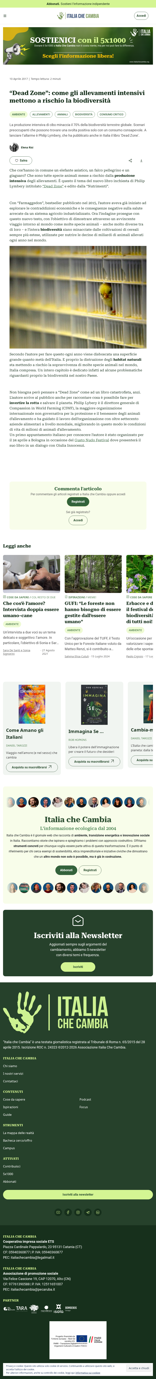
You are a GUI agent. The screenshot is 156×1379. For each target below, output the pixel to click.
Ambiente (18, 114)
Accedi (141, 15)
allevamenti (41, 114)
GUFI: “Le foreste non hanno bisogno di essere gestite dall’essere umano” (93, 612)
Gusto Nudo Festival (92, 440)
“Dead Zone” (53, 186)
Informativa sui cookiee (88, 1372)
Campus (9, 1148)
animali (62, 114)
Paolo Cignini (134, 656)
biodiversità (83, 114)
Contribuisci (11, 1166)
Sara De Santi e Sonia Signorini (16, 651)
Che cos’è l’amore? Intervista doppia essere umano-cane (31, 609)
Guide (7, 1115)
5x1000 (8, 1174)
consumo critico (111, 114)
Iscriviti (78, 967)
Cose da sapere (14, 1099)
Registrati (78, 501)
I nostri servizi (13, 1073)
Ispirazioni (10, 1107)
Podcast (85, 1099)
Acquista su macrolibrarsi (29, 767)
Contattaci (10, 1081)
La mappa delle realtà (18, 1133)
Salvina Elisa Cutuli (77, 656)
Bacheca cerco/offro (17, 1140)
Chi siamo (10, 1066)
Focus (84, 1107)
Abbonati (66, 870)
